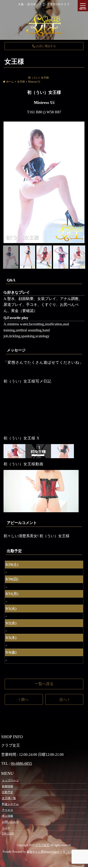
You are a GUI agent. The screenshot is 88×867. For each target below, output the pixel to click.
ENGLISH (8, 833)
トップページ (10, 780)
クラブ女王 (42, 845)
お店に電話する (45, 46)
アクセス (7, 810)
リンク (6, 827)
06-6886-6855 (21, 763)
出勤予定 (7, 792)
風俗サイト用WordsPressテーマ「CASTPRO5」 (56, 851)
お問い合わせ (10, 822)
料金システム (10, 804)
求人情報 (7, 815)
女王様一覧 (9, 798)
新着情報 (7, 786)
